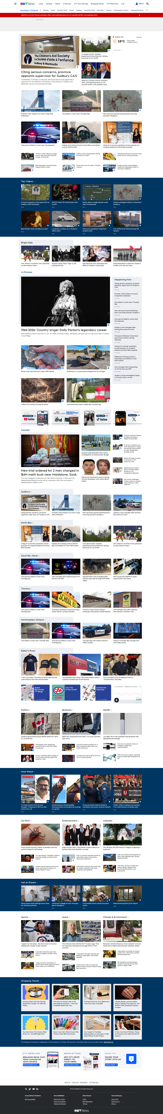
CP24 (84, 1099)
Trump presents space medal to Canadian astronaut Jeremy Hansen (97, 806)
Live (122, 4)
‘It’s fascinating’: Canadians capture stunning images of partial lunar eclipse (47, 857)
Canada (49, 4)
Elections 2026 (62, 10)
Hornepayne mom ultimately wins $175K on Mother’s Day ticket (95, 264)
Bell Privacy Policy (59, 1099)
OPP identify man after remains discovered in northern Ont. (125, 611)
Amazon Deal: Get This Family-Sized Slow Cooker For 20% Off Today (34, 1003)
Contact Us (75, 1082)
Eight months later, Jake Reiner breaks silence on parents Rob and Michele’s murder (81, 848)
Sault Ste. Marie (89, 10)
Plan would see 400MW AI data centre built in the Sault (125, 578)
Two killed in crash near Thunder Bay (76, 114)
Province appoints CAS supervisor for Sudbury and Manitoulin (35, 203)
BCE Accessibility (30, 1099)
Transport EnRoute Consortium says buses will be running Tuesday (65, 611)
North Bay (100, 10)
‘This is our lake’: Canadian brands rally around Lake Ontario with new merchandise (39, 678)
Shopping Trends (97, 4)
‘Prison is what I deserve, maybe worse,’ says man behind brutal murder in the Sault (46, 155)
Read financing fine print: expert (125, 903)
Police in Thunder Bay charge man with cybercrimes (126, 642)
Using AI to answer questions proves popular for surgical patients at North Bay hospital (35, 546)
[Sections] (15, 4)
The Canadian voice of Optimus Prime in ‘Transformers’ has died (118, 678)
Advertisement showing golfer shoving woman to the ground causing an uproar (66, 807)
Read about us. (108, 1042)
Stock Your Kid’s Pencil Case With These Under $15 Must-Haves (66, 1033)
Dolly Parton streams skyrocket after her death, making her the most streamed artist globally (88, 868)
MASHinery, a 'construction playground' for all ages (86, 371)
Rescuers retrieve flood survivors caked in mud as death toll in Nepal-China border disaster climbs (122, 945)
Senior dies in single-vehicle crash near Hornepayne (95, 203)
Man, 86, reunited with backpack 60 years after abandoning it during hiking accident (129, 856)
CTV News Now (112, 4)
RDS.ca (113, 1104)
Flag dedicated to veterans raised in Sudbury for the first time (127, 264)
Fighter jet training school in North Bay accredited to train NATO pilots (65, 545)
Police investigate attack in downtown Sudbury (127, 203)
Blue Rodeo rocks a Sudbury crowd (34, 229)
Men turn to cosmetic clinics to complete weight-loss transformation (127, 745)
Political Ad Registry (60, 1104)
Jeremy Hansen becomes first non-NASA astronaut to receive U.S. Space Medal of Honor (47, 868)
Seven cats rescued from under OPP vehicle (37, 371)
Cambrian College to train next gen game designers (65, 904)
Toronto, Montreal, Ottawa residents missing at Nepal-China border (132, 437)
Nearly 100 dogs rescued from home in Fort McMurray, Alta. (132, 459)
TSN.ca (85, 1104)
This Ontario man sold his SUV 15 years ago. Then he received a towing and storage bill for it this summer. (80, 946)
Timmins (108, 10)
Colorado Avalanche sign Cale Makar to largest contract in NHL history (46, 953)
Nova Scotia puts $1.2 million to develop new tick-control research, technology (39, 848)
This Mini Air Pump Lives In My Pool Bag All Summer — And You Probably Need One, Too (65, 1003)
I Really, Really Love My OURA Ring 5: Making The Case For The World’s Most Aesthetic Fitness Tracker (127, 1004)
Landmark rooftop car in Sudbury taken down (64, 230)
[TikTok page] (30, 1089)
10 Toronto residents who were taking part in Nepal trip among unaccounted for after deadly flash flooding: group (132, 448)
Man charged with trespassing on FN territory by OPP (66, 578)
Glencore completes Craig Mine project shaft (94, 230)
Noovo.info (114, 1099)
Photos (71, 10)
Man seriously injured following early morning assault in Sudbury (96, 514)
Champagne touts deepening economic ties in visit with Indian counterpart (46, 746)
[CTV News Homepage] (27, 4)
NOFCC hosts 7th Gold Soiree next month (65, 203)
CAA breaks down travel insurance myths (96, 904)
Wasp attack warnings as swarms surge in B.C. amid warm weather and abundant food (128, 952)
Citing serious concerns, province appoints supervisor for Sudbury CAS (35, 514)
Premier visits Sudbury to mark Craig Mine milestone (66, 514)
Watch (57, 4)
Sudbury (79, 10)
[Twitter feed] (26, 1089)
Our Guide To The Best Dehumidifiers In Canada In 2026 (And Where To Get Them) (96, 1034)
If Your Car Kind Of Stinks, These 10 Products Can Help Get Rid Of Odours (127, 1034)
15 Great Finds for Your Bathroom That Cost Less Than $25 (96, 1003)
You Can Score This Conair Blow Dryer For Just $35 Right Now (35, 1033)
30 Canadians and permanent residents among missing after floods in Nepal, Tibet (127, 963)
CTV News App (93, 1082)
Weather (46, 10)
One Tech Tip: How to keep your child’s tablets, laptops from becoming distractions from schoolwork (127, 868)
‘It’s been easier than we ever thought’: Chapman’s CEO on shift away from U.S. (34, 807)
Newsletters (84, 1082)
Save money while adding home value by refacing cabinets (35, 904)
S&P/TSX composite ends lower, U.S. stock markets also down (81, 738)
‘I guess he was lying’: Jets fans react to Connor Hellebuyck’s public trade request (39, 945)
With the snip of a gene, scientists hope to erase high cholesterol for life (128, 756)
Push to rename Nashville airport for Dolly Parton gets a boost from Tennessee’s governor (88, 857)
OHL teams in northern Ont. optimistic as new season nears (35, 264)
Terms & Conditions (60, 1101)
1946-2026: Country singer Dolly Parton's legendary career (64, 330)
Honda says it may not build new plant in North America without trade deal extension (88, 966)
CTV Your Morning (81, 4)
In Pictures (67, 4)
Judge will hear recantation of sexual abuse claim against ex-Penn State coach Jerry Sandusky (47, 964)
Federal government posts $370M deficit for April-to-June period (39, 738)
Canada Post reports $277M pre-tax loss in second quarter (88, 756)
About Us (67, 1082)
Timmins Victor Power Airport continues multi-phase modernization (97, 611)
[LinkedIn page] (37, 1089)
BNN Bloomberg (88, 1101)
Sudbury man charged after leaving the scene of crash (126, 514)
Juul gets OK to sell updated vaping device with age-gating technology (121, 738)
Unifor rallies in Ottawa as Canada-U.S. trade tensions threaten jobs (126, 806)
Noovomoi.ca (115, 1101)
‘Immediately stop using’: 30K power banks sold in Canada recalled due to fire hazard (80, 678)
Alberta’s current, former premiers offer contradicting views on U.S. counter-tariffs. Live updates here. (95, 82)
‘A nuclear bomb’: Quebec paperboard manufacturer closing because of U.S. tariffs (95, 56)
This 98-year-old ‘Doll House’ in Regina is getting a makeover (121, 848)
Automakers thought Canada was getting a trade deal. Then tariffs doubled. (87, 955)
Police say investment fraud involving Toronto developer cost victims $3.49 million (95, 479)
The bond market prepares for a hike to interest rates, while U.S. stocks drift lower (87, 746)
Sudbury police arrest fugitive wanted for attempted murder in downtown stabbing (128, 167)
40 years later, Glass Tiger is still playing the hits (64, 264)
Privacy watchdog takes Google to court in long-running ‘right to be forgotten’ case (46, 757)
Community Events (137, 10)
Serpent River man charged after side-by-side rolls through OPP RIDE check (96, 579)
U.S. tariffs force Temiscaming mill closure (126, 230)
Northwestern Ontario (121, 10)
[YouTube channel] (33, 1089)
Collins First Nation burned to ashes (34, 404)
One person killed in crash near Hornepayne (38, 145)
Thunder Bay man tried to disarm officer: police (95, 642)
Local (41, 4)
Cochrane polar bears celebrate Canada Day (84, 404)
